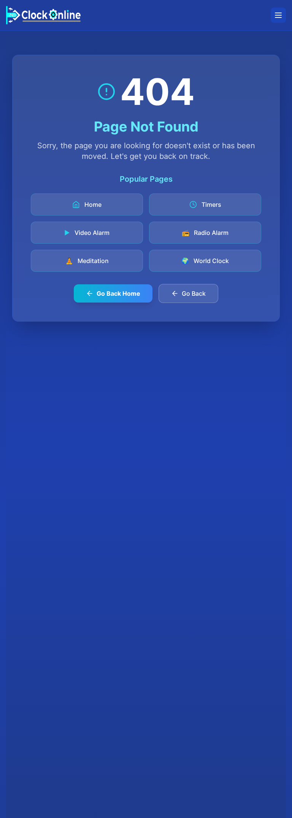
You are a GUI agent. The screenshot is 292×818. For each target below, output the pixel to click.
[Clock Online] (43, 15)
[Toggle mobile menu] (278, 15)
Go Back (194, 293)
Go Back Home (118, 293)
